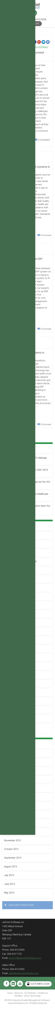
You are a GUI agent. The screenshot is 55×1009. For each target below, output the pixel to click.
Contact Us (43, 993)
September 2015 (12, 857)
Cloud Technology (32, 996)
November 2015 (12, 840)
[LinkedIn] (43, 42)
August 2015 (10, 866)
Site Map (18, 996)
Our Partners (30, 993)
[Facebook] (6, 983)
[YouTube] (20, 983)
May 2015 (9, 892)
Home (10, 993)
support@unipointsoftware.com (25, 958)
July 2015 (9, 875)
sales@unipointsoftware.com (24, 973)
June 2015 (9, 884)
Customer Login (39, 983)
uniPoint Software (39, 46)
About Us (18, 993)
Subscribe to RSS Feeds (21, 905)
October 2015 (11, 849)
